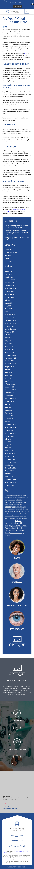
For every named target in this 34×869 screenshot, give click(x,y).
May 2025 (8, 306)
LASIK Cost (13, 523)
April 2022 (8, 413)
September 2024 (11, 329)
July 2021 (8, 439)
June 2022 (8, 407)
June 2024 (8, 338)
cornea (19, 509)
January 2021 (9, 456)
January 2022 (9, 422)
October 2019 (9, 485)
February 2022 (10, 419)
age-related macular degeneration (11, 495)
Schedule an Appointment (10, 808)
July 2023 (8, 370)
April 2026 (8, 274)
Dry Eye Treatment (16, 511)
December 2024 (10, 320)
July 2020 (8, 474)
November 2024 (10, 323)
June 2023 (8, 372)
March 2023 (9, 381)
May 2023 (8, 375)
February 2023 (10, 384)
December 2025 (10, 286)
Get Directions (7, 807)
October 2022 (9, 396)
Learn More (17, 6)
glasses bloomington (14, 518)
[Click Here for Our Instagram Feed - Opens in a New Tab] (6, 804)
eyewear (21, 516)
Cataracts (8, 250)
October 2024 (9, 326)
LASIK (7, 258)
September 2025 (10, 294)
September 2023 (10, 364)
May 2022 (8, 410)
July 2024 (8, 335)
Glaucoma (21, 518)
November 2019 (10, 482)
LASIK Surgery (9, 530)
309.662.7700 (17, 836)
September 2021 (10, 433)
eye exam (14, 513)
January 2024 (9, 352)
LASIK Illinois (20, 528)
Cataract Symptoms (14, 509)
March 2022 (9, 416)
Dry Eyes (23, 509)
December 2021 (10, 424)
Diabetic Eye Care (11, 253)
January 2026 (9, 283)
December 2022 (10, 390)
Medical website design (20, 851)
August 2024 (9, 332)
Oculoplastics (7, 535)
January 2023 (9, 387)
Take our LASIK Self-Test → (17, 867)
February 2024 (10, 349)
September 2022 (11, 398)
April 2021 (8, 448)
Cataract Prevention (11, 500)
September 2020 (11, 468)
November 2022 (10, 393)
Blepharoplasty (18, 497)
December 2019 (10, 479)
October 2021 (9, 430)
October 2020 (9, 465)
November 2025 (10, 289)
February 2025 (10, 315)
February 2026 (10, 280)
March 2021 (9, 451)
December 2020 (10, 459)
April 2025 (8, 309)
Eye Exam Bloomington (20, 513)
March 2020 (9, 477)
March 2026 (9, 277)
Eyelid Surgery (16, 516)
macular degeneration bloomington (17, 533)
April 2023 (8, 378)
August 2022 (9, 401)
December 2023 (10, 355)
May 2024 (8, 341)
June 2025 (8, 303)
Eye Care (24, 511)
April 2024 (8, 343)
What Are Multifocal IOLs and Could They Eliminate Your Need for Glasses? (16, 233)
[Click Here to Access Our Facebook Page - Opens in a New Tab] (4, 804)
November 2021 (10, 427)
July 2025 (8, 300)
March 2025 (9, 312)
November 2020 (10, 462)
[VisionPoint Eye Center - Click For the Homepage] (13, 11)
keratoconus (12, 520)
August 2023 (9, 367)
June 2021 (8, 442)
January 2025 (9, 317)
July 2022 (8, 404)
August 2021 (9, 436)
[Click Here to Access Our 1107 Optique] (17, 641)
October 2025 (9, 291)
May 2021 (8, 445)
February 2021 (10, 453)
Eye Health (8, 255)
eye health (11, 516)
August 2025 (9, 297)
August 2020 (9, 471)
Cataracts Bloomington (13, 502)
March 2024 (9, 346)
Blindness (23, 497)
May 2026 (8, 271)
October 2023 (9, 361)
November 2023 (10, 358)
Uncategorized (10, 261)
